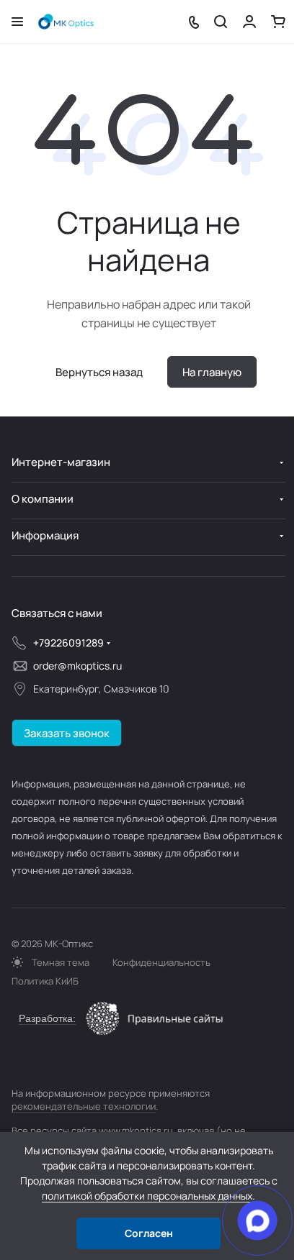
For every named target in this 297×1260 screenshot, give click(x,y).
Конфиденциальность (161, 962)
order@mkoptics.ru (77, 665)
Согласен (149, 1233)
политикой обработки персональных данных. (148, 1195)
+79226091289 (68, 642)
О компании (43, 498)
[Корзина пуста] (278, 21)
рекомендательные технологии (84, 1106)
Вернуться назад (99, 372)
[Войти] (249, 21)
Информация (45, 535)
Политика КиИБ (45, 980)
